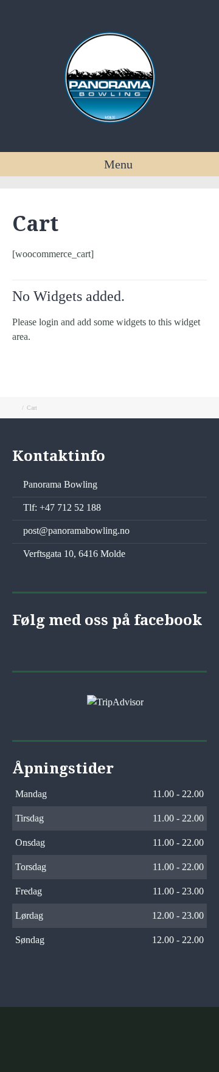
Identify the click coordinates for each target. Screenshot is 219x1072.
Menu (117, 164)
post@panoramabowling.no (76, 530)
